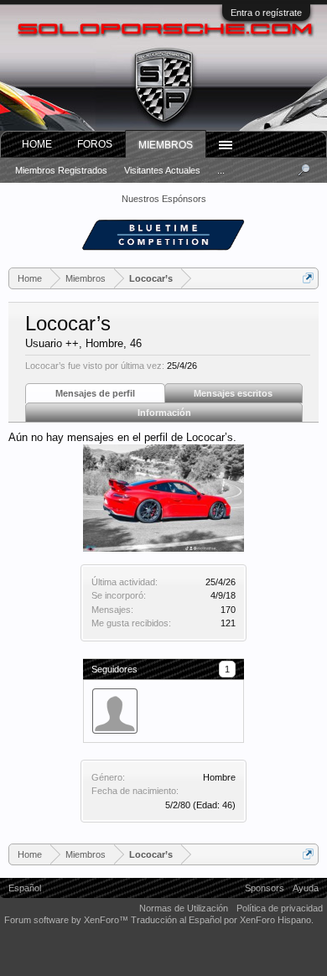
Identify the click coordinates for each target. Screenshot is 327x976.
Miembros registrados (61, 170)
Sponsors (264, 888)
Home (37, 144)
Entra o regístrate (266, 13)
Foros (94, 144)
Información (164, 413)
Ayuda (306, 888)
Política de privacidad (279, 908)
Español (24, 888)
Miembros (165, 145)
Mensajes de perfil (95, 393)
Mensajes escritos (233, 393)
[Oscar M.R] (115, 711)
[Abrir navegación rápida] (308, 278)
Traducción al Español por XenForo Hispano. (222, 920)
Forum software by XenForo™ (67, 920)
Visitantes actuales (162, 170)
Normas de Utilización (183, 908)
